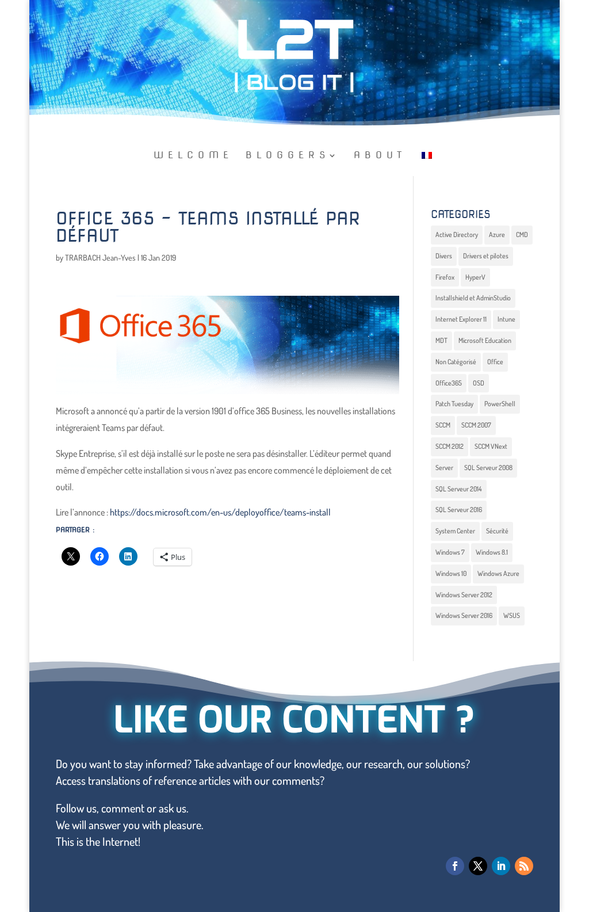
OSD (478, 383)
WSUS (511, 615)
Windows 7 (450, 552)
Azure (497, 234)
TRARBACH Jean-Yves (100, 257)
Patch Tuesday (454, 403)
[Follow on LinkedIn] (501, 866)
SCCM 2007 (476, 425)
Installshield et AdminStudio (473, 297)
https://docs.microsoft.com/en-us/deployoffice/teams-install (220, 512)
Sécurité (497, 530)
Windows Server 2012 (463, 594)
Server (444, 467)
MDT (441, 340)
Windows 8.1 (492, 552)
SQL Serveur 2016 (458, 509)
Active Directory (456, 234)
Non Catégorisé (455, 361)
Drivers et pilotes (485, 255)
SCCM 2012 (449, 446)
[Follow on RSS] (524, 866)
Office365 (448, 383)
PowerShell (499, 403)
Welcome (193, 156)
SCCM (442, 425)
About (380, 156)
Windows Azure (498, 573)
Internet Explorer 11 (461, 319)
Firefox (444, 277)
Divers (443, 255)
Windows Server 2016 (463, 615)
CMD (522, 234)
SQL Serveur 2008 (488, 467)
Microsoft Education (484, 340)
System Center (455, 530)
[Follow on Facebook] (455, 866)
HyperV (475, 277)
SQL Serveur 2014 (458, 488)
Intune (506, 319)
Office (495, 361)
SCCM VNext (491, 446)
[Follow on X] (478, 866)
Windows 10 (450, 573)
